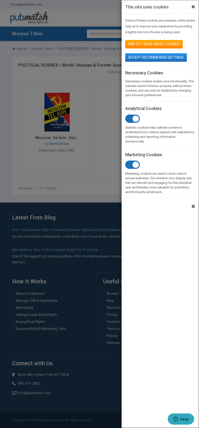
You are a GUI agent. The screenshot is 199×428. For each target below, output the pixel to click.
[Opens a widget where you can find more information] (180, 419)
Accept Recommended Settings (156, 57)
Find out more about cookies (154, 44)
